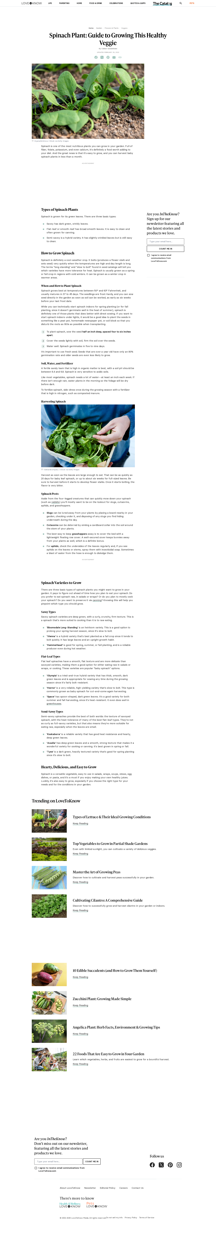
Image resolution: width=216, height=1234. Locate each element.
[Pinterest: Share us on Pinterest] (108, 57)
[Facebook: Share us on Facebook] (96, 57)
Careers (123, 1187)
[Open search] (180, 3)
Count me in (165, 249)
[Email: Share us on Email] (114, 57)
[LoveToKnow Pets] (97, 1204)
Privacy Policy (131, 1217)
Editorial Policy (107, 1187)
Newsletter (90, 1187)
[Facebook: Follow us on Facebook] (152, 1164)
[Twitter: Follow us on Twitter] (161, 1164)
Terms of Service (146, 1217)
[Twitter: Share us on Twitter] (102, 57)
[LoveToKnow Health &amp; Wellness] (70, 1204)
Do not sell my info (114, 1217)
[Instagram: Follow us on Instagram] (179, 1164)
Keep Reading (80, 823)
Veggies (124, 28)
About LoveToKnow (70, 1187)
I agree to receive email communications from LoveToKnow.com (161, 258)
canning (97, 600)
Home (91, 28)
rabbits (55, 502)
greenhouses (54, 703)
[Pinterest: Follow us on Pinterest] (170, 1164)
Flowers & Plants (111, 28)
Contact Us (138, 1187)
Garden (99, 28)
